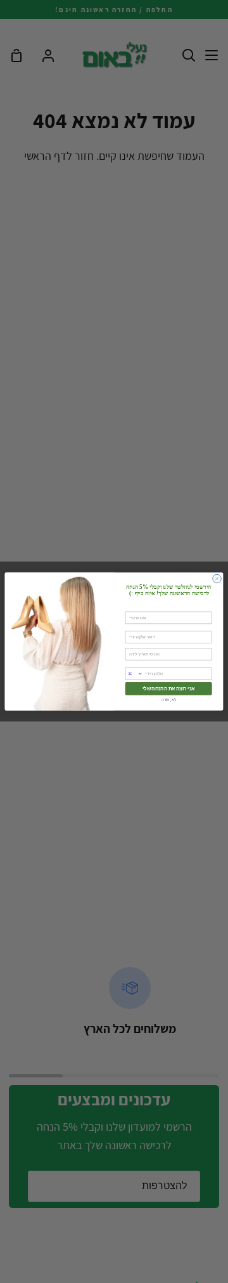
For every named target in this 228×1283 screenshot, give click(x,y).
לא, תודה (169, 699)
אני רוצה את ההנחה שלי (168, 688)
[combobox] (134, 673)
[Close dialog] (217, 578)
